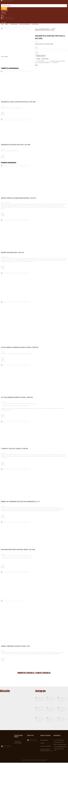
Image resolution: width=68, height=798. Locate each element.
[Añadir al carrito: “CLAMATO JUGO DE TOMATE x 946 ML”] (2, 463)
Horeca (36, 62)
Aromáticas (53, 28)
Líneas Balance (25, 504)
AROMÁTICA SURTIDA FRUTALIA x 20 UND (15, 145)
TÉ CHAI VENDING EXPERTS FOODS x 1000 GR (17, 397)
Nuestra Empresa (18, 743)
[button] (40, 701)
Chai (13, 400)
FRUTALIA (55, 62)
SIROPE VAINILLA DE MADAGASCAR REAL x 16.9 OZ (18, 198)
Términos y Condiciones (45, 746)
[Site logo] (6, 2)
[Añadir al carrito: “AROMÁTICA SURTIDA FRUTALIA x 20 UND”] (2, 156)
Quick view (2, 117)
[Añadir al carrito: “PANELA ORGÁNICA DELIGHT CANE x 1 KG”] (2, 659)
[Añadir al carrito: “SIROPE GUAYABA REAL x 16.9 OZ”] (2, 267)
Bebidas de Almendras (17, 504)
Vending (13, 350)
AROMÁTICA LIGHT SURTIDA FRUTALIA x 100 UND (18, 102)
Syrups (13, 201)
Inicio (36, 28)
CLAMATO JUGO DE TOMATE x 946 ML (14, 449)
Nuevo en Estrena (34, 105)
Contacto (42, 743)
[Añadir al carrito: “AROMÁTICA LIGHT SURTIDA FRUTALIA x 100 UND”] (2, 113)
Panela (13, 649)
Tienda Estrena (17, 741)
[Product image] (15, 322)
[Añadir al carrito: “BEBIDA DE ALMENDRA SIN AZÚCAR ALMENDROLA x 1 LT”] (2, 516)
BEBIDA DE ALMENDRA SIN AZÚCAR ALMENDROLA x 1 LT (20, 502)
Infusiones (14, 552)
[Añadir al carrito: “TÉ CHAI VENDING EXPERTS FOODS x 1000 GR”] (2, 415)
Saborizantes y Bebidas (44, 28)
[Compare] (2, 99)
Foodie (63, 61)
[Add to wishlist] (2, 110)
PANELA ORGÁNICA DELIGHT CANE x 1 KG (15, 646)
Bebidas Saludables (33, 504)
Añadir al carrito (40, 55)
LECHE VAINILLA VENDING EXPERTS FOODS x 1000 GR (19, 347)
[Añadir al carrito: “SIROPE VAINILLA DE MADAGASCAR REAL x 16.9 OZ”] (2, 214)
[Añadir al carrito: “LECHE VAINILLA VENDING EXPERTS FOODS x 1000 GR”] (2, 359)
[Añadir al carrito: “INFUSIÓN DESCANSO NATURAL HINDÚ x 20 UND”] (2, 566)
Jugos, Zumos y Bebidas (17, 451)
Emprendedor (58, 61)
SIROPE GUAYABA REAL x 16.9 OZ (12, 252)
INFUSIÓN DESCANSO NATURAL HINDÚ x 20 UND (18, 549)
